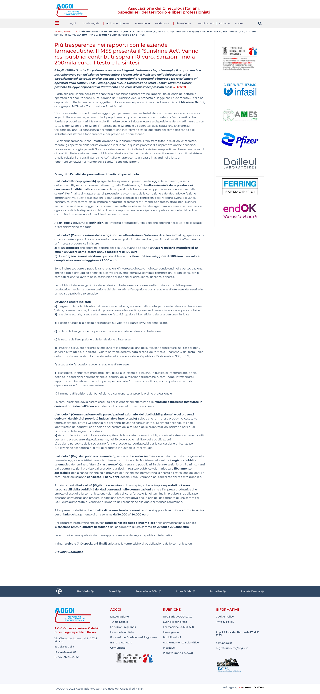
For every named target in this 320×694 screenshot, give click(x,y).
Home (58, 31)
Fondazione (162, 23)
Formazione (142, 23)
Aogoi (72, 23)
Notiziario (112, 23)
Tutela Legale (90, 23)
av (240, 687)
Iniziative (224, 23)
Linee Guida (183, 23)
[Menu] (56, 23)
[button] (260, 23)
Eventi (126, 23)
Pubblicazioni (205, 23)
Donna (239, 23)
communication (253, 687)
